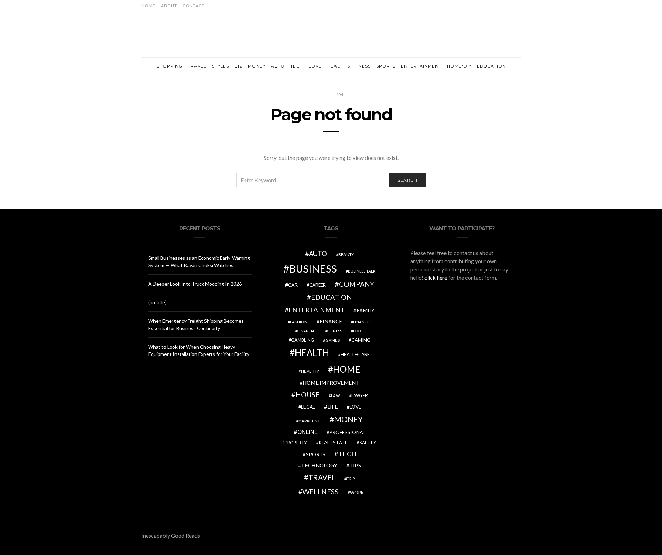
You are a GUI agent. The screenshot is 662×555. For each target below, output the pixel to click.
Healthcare (355, 354)
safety (368, 442)
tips (355, 465)
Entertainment (421, 66)
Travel (197, 66)
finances (362, 322)
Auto (278, 66)
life (332, 406)
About (169, 5)
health (312, 352)
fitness (335, 331)
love (355, 407)
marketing (309, 421)
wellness (320, 491)
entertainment (316, 310)
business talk (361, 271)
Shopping (169, 66)
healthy (310, 371)
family (365, 310)
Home (148, 5)
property (296, 442)
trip (351, 478)
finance (331, 321)
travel (321, 477)
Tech (296, 66)
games (332, 340)
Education (491, 66)
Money (256, 66)
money (348, 419)
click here (435, 277)
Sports (385, 66)
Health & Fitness (349, 66)
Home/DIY (459, 66)
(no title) (157, 302)
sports (315, 454)
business (313, 269)
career (317, 285)
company (356, 284)
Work (357, 492)
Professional (347, 432)
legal (308, 407)
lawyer (359, 395)
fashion (299, 322)
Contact (193, 5)
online (307, 432)
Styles (220, 66)
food (358, 331)
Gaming (360, 340)
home (346, 369)
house (307, 394)
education (331, 297)
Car (293, 285)
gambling (302, 340)
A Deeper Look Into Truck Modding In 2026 (195, 284)
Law (335, 395)
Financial (307, 331)
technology (319, 465)
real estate (333, 442)
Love (315, 66)
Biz (238, 66)
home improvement (331, 383)
